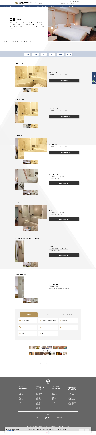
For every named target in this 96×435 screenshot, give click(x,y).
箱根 (53, 395)
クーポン (63, 6)
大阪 (20, 398)
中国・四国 (21, 399)
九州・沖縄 (21, 400)
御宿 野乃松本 (38, 394)
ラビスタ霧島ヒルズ (71, 405)
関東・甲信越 (21, 394)
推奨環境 (67, 426)
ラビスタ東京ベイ (71, 398)
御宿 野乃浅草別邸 (39, 393)
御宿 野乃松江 (38, 404)
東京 (20, 393)
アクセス (58, 6)
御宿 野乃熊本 (38, 408)
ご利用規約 (36, 424)
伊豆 (53, 397)
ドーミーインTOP (10, 41)
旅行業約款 (51, 424)
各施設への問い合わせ (28, 424)
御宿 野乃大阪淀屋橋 (39, 400)
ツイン (52, 54)
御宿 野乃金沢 (38, 397)
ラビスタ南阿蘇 (70, 404)
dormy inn (33, 3)
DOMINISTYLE (40, 3)
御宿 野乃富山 (38, 395)
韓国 (20, 402)
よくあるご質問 (70, 6)
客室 (33, 6)
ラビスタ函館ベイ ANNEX (72, 392)
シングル (27, 54)
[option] (31, 76)
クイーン (43, 54)
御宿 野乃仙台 (38, 390)
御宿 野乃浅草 (38, 392)
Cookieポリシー (61, 426)
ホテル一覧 (16, 41)
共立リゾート (47, 3)
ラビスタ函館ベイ (71, 390)
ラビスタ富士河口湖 (71, 403)
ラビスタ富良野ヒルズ (71, 394)
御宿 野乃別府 (38, 407)
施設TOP (24, 6)
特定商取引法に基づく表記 (60, 424)
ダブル (35, 54)
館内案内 (38, 6)
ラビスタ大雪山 (70, 393)
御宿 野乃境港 (38, 405)
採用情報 (40, 426)
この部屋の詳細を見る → (64, 80)
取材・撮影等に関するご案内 (32, 426)
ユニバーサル (69, 54)
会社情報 (68, 424)
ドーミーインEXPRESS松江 (24, 41)
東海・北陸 (21, 395)
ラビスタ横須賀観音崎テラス (72, 399)
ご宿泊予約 (94, 76)
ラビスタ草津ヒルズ (71, 397)
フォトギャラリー (52, 6)
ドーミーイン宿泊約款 (44, 424)
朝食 (29, 6)
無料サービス (44, 6)
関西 (20, 397)
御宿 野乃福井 (38, 398)
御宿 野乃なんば (38, 399)
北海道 (20, 390)
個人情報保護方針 (74, 424)
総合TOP (4, 41)
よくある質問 (21, 424)
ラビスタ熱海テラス (71, 400)
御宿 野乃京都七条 (39, 402)
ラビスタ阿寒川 (70, 395)
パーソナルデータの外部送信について (50, 426)
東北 (20, 392)
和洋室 (60, 54)
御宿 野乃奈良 (38, 403)
